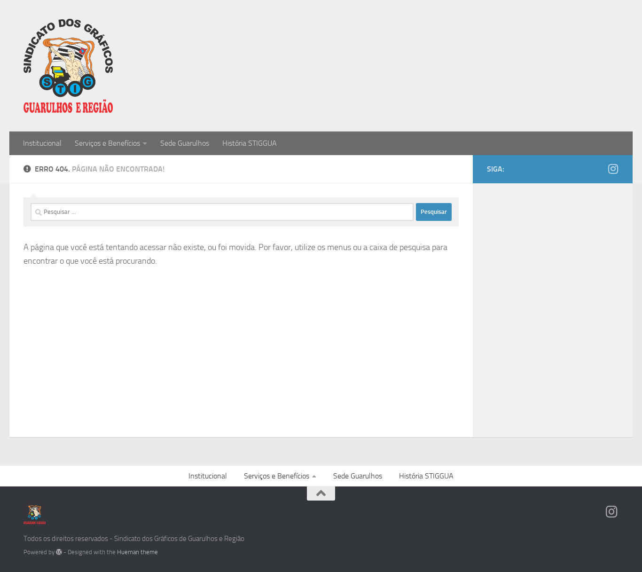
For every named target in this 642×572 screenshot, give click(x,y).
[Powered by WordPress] (59, 552)
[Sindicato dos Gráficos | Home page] (68, 66)
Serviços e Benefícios (107, 143)
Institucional (42, 143)
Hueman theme (137, 552)
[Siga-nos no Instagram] (613, 168)
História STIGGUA (249, 143)
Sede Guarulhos (184, 143)
